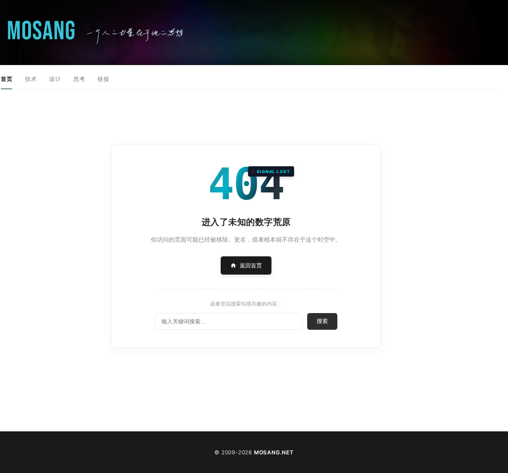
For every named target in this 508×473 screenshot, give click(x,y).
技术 (31, 78)
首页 (6, 78)
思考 (79, 78)
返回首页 (251, 265)
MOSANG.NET (274, 452)
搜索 (322, 321)
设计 (55, 78)
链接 (103, 78)
